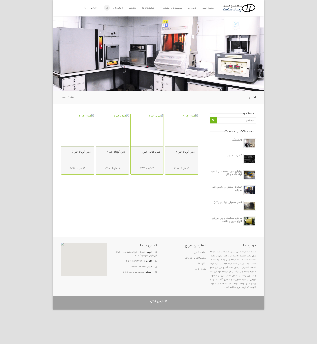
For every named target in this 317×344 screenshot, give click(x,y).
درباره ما (192, 8)
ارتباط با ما (118, 8)
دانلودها (132, 8)
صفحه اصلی (208, 8)
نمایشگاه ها (148, 8)
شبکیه (153, 301)
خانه (72, 97)
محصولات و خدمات (172, 8)
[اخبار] (239, 12)
